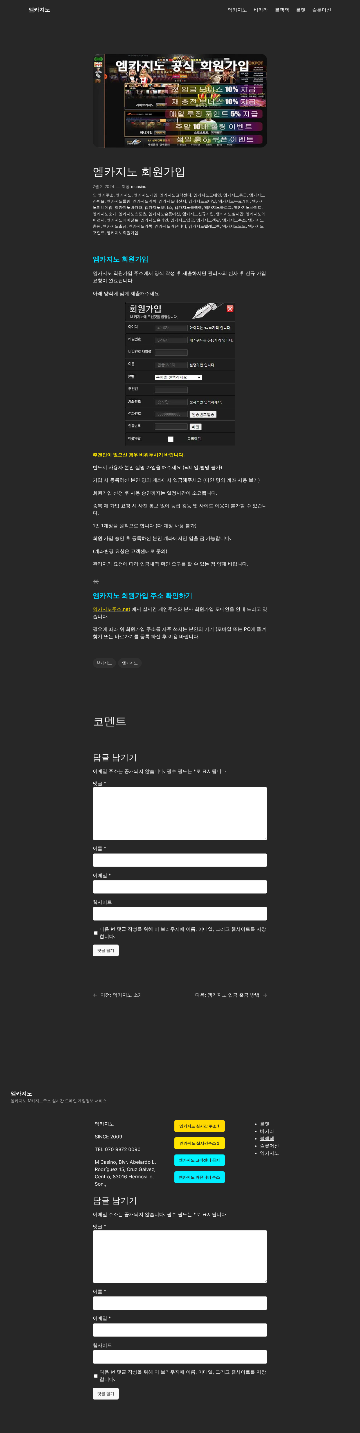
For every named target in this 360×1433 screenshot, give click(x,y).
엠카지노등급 (235, 194)
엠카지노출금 (115, 226)
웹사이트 (102, 902)
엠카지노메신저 (172, 201)
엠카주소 (106, 194)
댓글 (99, 783)
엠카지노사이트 (248, 207)
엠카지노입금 (182, 219)
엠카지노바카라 (128, 207)
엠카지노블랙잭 (188, 207)
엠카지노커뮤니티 (170, 226)
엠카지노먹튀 (144, 201)
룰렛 (264, 1124)
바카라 (267, 1131)
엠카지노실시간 (230, 213)
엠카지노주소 (234, 219)
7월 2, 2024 (103, 186)
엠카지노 (39, 9)
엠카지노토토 (234, 226)
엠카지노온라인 (154, 219)
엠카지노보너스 (158, 207)
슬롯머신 (269, 1146)
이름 (99, 848)
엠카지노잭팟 (208, 219)
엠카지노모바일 (202, 201)
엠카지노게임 (146, 194)
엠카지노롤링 (118, 201)
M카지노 (104, 662)
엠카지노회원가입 (122, 232)
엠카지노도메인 (207, 194)
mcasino (138, 186)
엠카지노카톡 (140, 226)
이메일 (102, 875)
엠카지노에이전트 (122, 219)
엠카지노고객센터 (175, 194)
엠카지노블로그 (218, 207)
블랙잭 (267, 1138)
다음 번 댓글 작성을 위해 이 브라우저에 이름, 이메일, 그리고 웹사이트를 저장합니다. (183, 932)
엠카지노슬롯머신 (164, 213)
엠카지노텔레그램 (204, 226)
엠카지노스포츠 (132, 213)
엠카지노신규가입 (198, 213)
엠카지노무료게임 (234, 201)
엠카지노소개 (104, 213)
